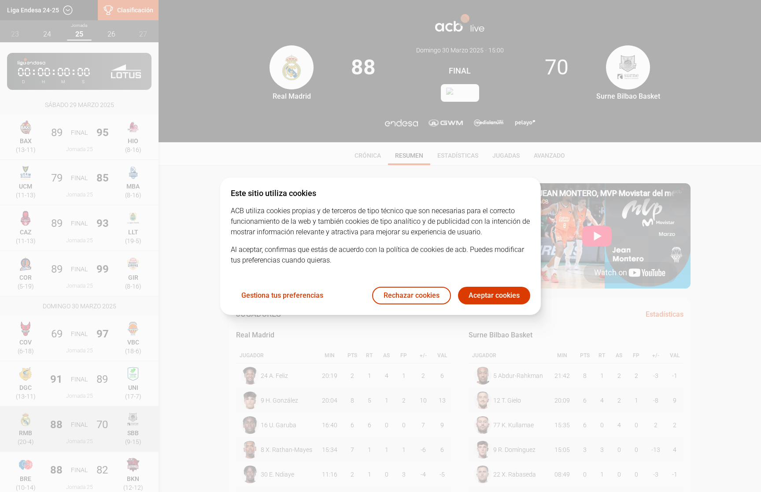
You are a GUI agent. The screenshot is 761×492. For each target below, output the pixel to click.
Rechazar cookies (412, 295)
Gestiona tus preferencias (282, 295)
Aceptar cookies (494, 295)
